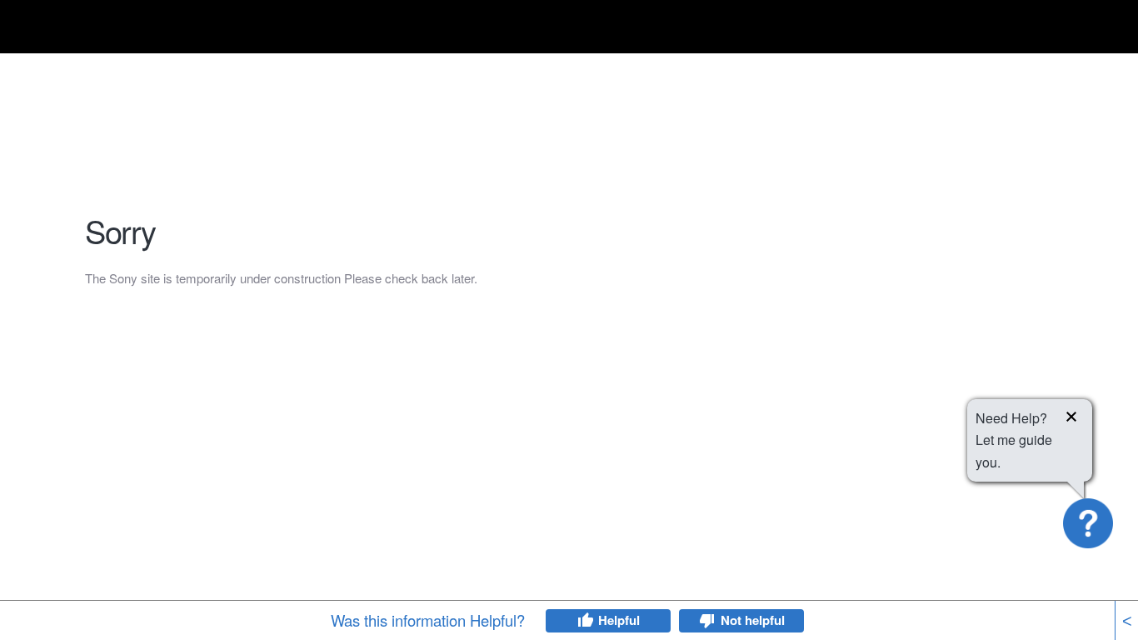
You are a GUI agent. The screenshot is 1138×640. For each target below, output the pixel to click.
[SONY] (126, 29)
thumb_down (707, 621)
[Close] (1071, 419)
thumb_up (584, 621)
